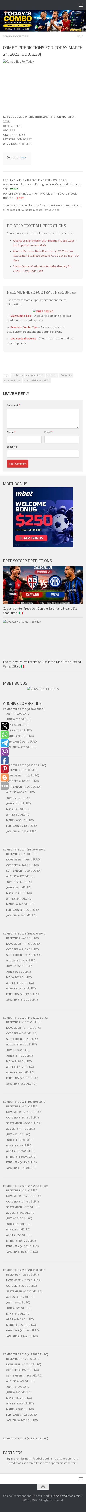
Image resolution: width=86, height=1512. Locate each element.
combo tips (52, 375)
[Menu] (81, 5)
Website (12, 447)
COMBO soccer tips (15, 36)
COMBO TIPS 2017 (14, 1438)
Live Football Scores (23, 338)
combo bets (17, 375)
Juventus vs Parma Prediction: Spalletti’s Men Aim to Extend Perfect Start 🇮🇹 (42, 663)
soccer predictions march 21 (36, 380)
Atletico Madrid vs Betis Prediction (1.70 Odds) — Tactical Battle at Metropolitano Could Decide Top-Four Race (46, 255)
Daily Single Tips (20, 315)
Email (48, 432)
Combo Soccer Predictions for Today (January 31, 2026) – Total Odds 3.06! (42, 268)
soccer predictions (12, 380)
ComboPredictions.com (66, 1496)
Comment (13, 405)
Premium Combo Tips (23, 327)
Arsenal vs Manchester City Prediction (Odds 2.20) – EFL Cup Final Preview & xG (44, 242)
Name (11, 432)
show (23, 157)
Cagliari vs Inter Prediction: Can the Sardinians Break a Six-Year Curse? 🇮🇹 (40, 610)
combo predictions (34, 375)
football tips (66, 375)
